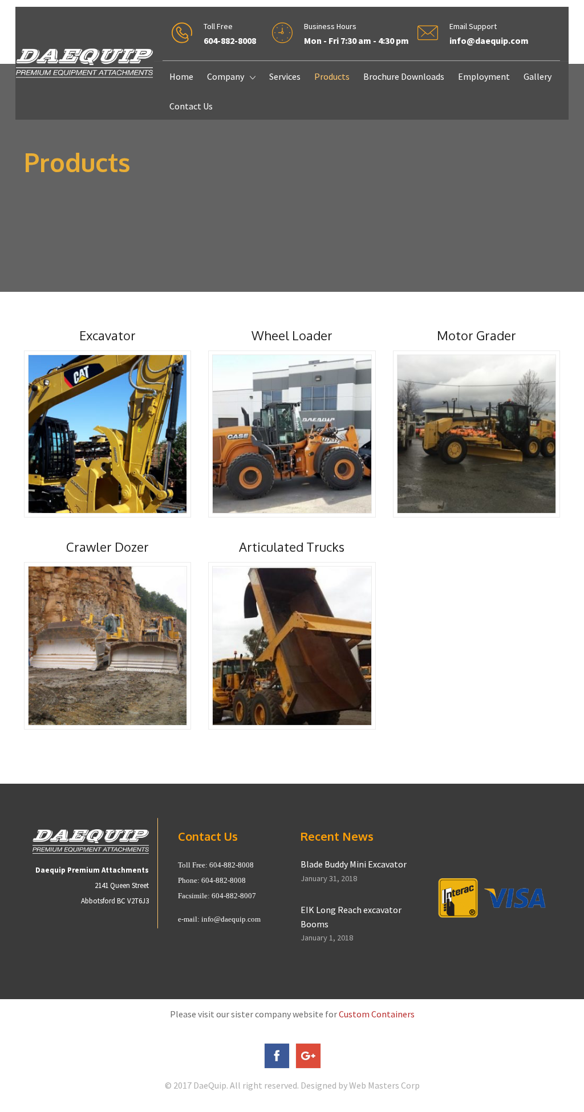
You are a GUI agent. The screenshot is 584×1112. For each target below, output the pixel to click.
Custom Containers (377, 1014)
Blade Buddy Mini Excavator (354, 864)
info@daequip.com (231, 919)
